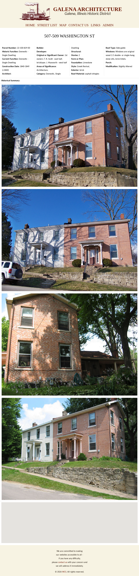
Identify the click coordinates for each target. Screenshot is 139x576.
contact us (62, 562)
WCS (64, 572)
